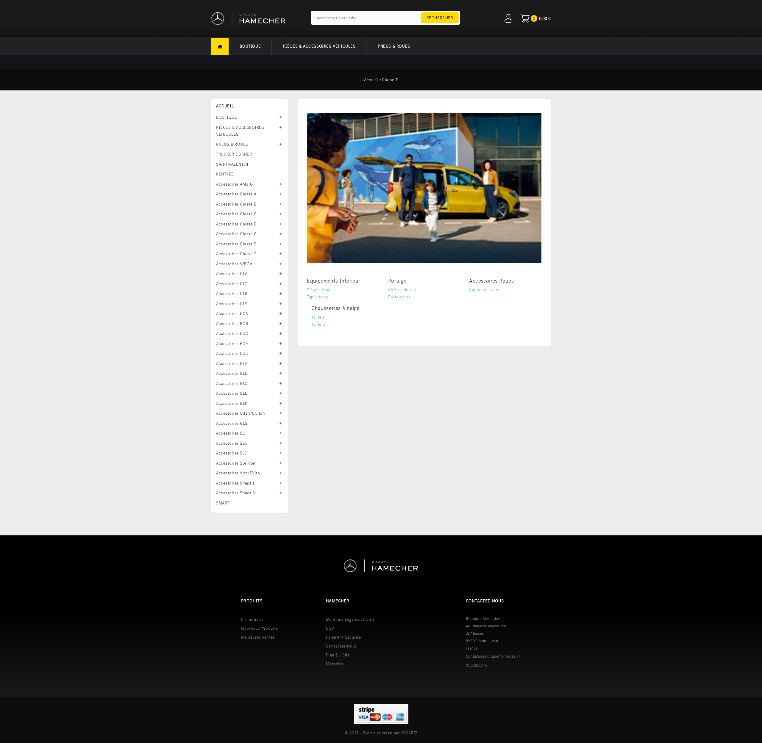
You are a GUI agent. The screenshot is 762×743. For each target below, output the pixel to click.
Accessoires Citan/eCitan (240, 413)
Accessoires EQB (232, 323)
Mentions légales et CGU (350, 619)
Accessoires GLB (232, 373)
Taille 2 (318, 324)
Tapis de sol (318, 297)
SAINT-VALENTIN (232, 164)
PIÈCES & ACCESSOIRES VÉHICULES (319, 46)
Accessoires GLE (232, 393)
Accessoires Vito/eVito (238, 473)
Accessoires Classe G (236, 233)
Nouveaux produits (259, 628)
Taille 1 (317, 317)
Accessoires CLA (232, 273)
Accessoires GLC (232, 383)
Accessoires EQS (232, 353)
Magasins (334, 664)
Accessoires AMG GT (235, 184)
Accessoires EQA (232, 313)
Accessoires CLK (232, 293)
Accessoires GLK (232, 403)
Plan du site (338, 655)
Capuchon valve (484, 289)
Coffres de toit (402, 289)
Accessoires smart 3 (235, 493)
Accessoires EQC (232, 333)
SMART (222, 503)
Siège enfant (319, 289)
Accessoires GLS (232, 423)
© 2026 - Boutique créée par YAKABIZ (381, 733)
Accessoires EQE (232, 343)
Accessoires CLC (232, 283)
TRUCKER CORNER (234, 154)
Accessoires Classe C (236, 214)
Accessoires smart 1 (235, 483)
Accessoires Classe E (236, 224)
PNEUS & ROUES (394, 46)
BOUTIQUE (250, 46)
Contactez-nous (341, 646)
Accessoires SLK (231, 443)
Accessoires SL (230, 433)
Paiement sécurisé (343, 637)
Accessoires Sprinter (236, 463)
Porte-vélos (399, 297)
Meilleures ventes (258, 637)
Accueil (220, 46)
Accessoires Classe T (236, 253)
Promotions (252, 619)
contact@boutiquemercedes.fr (493, 656)
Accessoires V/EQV (234, 264)
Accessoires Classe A (236, 194)
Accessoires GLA (232, 363)
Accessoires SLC (231, 453)
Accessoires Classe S (236, 244)
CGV (330, 628)
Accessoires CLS (232, 303)
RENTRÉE (225, 174)
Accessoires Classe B (236, 204)
